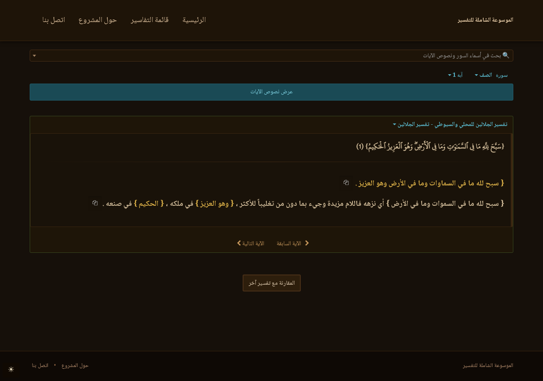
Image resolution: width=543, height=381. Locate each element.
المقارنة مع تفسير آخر (272, 283)
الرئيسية (194, 20)
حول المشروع (97, 20)
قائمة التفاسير (150, 20)
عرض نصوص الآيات (271, 92)
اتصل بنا (53, 20)
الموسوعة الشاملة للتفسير (488, 365)
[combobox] (271, 56)
